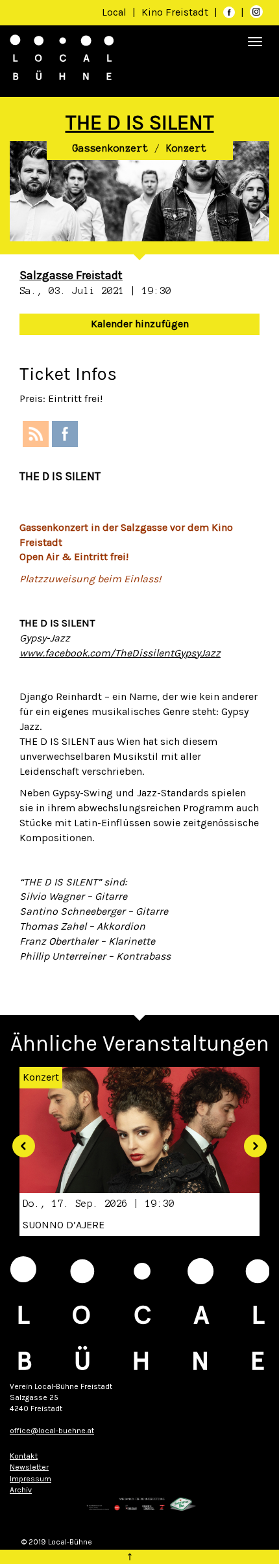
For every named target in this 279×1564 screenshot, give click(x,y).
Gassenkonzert (111, 148)
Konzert (186, 148)
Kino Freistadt (176, 12)
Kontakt (24, 1456)
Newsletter (29, 1467)
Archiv (21, 1489)
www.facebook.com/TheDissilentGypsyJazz (120, 653)
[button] (19, 1141)
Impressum (30, 1478)
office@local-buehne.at (52, 1430)
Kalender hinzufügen (140, 323)
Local (114, 12)
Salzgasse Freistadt (71, 275)
